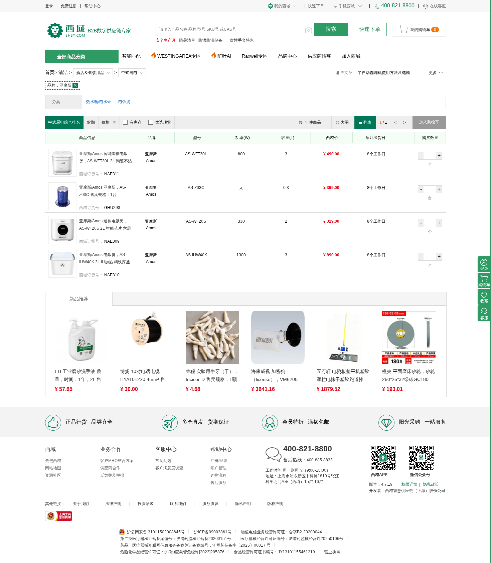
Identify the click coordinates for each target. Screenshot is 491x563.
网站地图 (53, 468)
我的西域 (282, 6)
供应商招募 (319, 56)
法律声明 (113, 503)
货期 (91, 122)
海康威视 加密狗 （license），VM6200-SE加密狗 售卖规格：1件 (277, 376)
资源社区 (53, 475)
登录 (49, 6)
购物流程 (218, 475)
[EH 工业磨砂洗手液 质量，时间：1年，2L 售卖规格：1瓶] (81, 338)
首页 (49, 72)
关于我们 (81, 503)
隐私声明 (243, 503)
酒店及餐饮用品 (90, 72)
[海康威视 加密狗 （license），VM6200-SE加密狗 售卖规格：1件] (278, 338)
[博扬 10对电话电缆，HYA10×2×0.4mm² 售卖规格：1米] (147, 338)
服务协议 (210, 503)
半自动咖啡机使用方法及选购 (384, 72)
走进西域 (53, 460)
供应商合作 (110, 468)
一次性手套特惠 (240, 40)
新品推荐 (78, 298)
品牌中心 (287, 56)
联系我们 (178, 503)
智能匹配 (131, 56)
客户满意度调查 (169, 468)
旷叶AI (224, 56)
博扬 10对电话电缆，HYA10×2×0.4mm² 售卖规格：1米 (145, 376)
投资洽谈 (146, 503)
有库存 (136, 122)
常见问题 (163, 460)
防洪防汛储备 (210, 40)
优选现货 (163, 122)
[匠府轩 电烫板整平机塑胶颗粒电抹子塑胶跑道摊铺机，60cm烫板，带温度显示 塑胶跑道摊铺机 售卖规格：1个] (343, 338)
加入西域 (351, 56)
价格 (106, 122)
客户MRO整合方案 (117, 460)
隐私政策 (431, 484)
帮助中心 (93, 6)
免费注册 (69, 6)
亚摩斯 (59, 85)
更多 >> (436, 72)
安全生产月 (166, 40)
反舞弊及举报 (112, 475)
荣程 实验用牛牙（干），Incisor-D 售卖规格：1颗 (212, 375)
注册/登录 (218, 460)
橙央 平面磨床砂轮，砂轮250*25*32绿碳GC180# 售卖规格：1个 (408, 376)
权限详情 (409, 484)
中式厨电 (129, 72)
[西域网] (89, 30)
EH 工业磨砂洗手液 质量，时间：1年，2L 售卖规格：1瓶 (80, 376)
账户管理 (218, 468)
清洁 (63, 72)
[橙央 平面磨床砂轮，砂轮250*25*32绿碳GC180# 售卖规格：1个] (409, 338)
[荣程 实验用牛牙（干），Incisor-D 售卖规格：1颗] (212, 338)
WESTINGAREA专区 (179, 56)
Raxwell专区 (255, 56)
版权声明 (275, 503)
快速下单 (316, 6)
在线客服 (438, 6)
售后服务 (218, 482)
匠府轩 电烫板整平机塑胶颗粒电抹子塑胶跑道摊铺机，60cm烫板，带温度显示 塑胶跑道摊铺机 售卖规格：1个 (343, 376)
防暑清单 (187, 40)
